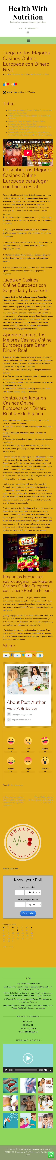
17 (13, 935)
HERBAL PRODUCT (28, 1028)
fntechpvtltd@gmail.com (22, 714)
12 (22, 933)
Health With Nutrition (28, 12)
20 (27, 935)
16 (9, 935)
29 (4, 941)
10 (13, 933)
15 (4, 935)
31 (13, 941)
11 (18, 933)
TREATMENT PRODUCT (28, 1032)
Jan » (11, 946)
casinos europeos (21, 391)
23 (9, 938)
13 (27, 933)
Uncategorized (17, 785)
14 (32, 933)
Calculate (28, 913)
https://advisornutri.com (21, 720)
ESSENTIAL (28, 1021)
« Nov (5, 946)
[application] (28, 1058)
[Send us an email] (28, 32)
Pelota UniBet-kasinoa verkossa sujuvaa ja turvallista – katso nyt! (40, 800)
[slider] (26, 1070)
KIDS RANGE (28, 1025)
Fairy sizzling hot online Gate (28, 983)
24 (13, 938)
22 (4, 938)
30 (9, 941)
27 (27, 938)
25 (18, 938)
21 (32, 935)
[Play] (6, 1070)
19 (22, 935)
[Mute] (45, 1070)
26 (22, 938)
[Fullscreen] (49, 1070)
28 (32, 938)
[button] (28, 1058)
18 (18, 935)
